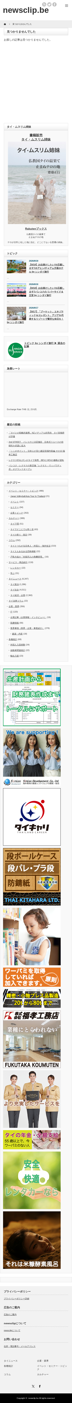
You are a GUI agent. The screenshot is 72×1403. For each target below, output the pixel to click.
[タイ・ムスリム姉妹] (37, 223)
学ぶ (12, 573)
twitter (49, 4)
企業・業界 (14, 606)
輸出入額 (14, 656)
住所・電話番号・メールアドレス (20, 1346)
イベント (14, 502)
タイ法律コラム (16, 601)
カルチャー (14, 518)
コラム (12, 540)
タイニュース (15, 579)
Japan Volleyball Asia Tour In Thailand (27, 496)
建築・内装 (17, 634)
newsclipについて (12, 1330)
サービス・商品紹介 (18, 562)
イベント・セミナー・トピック (23, 491)
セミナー (14, 507)
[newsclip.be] (26, 10)
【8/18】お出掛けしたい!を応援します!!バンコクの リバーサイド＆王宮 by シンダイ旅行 (46, 291)
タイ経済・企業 (17, 595)
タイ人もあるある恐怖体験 (23, 551)
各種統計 (13, 639)
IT (11, 612)
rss (44, 4)
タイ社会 (14, 590)
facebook (54, 4)
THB (24, 409)
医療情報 (14, 623)
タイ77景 (14, 524)
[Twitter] (33, 1386)
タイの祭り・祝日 (18, 535)
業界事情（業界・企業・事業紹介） (27, 628)
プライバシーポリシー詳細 (16, 1298)
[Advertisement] (36, 83)
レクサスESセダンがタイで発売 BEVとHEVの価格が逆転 (36, 460)
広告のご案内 (10, 1314)
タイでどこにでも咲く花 (22, 529)
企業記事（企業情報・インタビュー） (28, 617)
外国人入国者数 (17, 645)
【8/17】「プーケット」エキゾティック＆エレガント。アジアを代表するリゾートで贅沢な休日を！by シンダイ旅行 (35, 317)
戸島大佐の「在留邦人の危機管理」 (27, 557)
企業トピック (16, 513)
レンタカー (15, 568)
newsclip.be (33, 1398)
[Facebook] (39, 1386)
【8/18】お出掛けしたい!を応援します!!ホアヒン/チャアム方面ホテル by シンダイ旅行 (46, 268)
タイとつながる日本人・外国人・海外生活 (30, 546)
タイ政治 (14, 584)
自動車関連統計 (17, 650)
